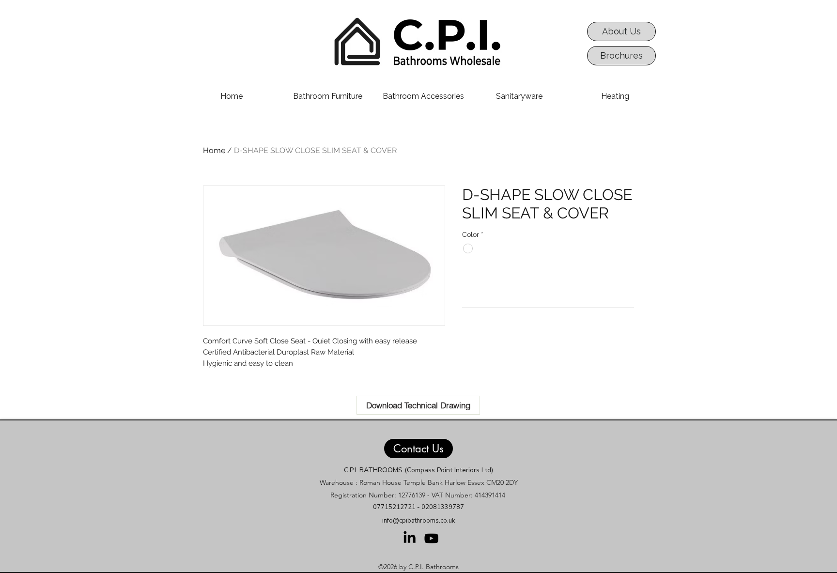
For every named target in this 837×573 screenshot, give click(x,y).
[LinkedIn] (409, 536)
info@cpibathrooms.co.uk (418, 520)
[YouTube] (431, 538)
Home (214, 150)
